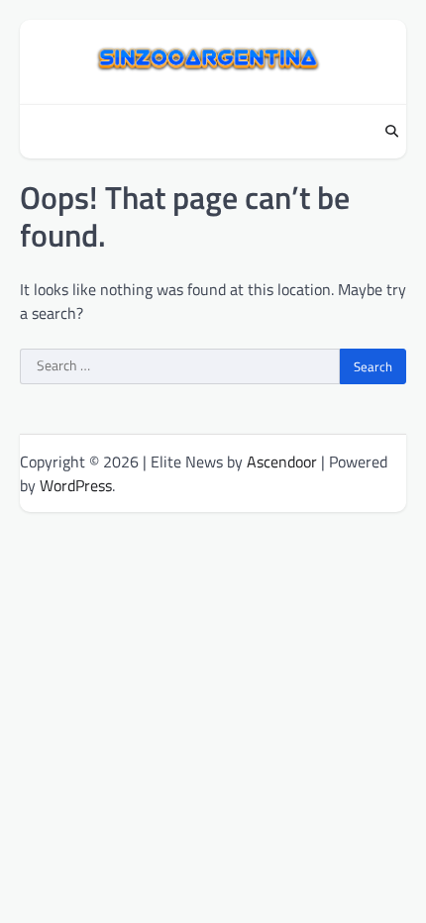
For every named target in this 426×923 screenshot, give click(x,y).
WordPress (76, 485)
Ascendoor (282, 461)
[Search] (391, 132)
